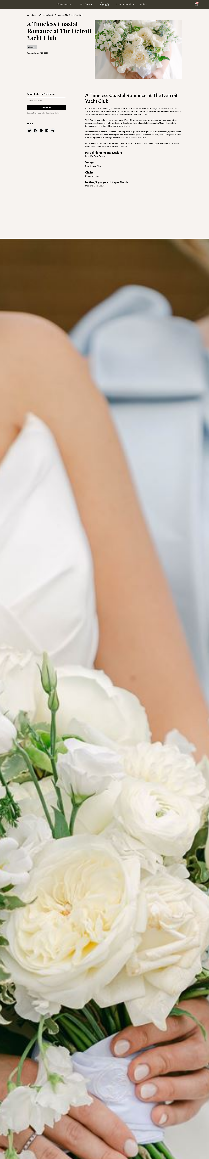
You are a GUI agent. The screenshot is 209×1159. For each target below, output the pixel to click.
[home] (104, 4)
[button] (65, 4)
